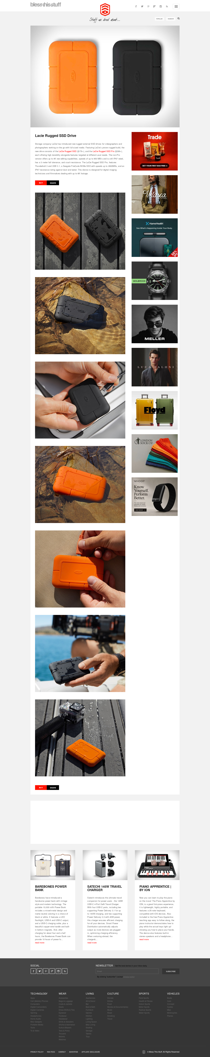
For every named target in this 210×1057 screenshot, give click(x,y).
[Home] (105, 9)
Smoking (111, 1015)
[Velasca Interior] (155, 194)
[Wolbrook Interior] (155, 281)
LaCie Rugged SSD (67, 151)
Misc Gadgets (36, 1021)
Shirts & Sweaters (66, 1021)
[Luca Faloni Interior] (155, 367)
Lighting (89, 1018)
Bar (87, 1004)
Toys (88, 1036)
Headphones (35, 1015)
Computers (35, 1004)
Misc (169, 1009)
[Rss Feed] (166, 6)
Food (109, 1004)
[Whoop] (155, 496)
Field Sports (144, 998)
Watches (62, 1039)
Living (90, 993)
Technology (39, 993)
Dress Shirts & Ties (67, 1009)
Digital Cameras (37, 1009)
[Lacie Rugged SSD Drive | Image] (105, 76)
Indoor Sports (144, 1004)
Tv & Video (34, 1030)
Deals (61, 1006)
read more (39, 942)
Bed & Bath (90, 1006)
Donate (110, 998)
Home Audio (35, 1018)
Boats (169, 998)
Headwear (63, 1018)
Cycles (170, 1006)
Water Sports (144, 1012)
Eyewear (62, 1012)
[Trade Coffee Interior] (155, 151)
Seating (89, 1027)
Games (89, 1012)
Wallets (62, 1036)
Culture (113, 993)
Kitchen (89, 1015)
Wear (62, 993)
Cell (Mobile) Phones (39, 1001)
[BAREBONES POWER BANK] (52, 865)
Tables (88, 1033)
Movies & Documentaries (117, 1006)
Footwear (63, 1015)
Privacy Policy (37, 1052)
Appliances (90, 998)
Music (109, 1009)
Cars (169, 1001)
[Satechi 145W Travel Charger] (105, 865)
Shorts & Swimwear (67, 1024)
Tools (32, 1027)
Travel (109, 1018)
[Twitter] (142, 6)
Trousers (62, 1033)
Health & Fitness (146, 1001)
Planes (170, 1015)
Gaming (33, 1012)
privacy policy (129, 976)
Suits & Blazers (65, 1027)
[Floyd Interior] (155, 410)
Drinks (110, 1001)
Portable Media (36, 1024)
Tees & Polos (64, 1030)
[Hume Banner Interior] (155, 237)
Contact (62, 1052)
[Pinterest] (148, 6)
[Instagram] (160, 6)
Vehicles (173, 993)
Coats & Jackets (65, 1004)
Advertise (73, 1052)
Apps (32, 998)
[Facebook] (136, 6)
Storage (89, 1030)
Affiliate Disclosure (91, 1052)
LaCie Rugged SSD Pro (103, 151)
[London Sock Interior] (155, 453)
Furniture (89, 1009)
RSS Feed (51, 1052)
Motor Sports (144, 1006)
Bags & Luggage (66, 1001)
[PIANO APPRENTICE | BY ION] (157, 865)
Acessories (63, 998)
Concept (170, 1004)
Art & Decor (90, 1001)
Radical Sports (145, 1009)
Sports (144, 993)
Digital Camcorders (38, 1006)
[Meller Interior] (155, 324)
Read (109, 1012)
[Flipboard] (154, 6)
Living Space (91, 1021)
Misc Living (90, 1024)
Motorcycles (172, 1012)
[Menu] (176, 6)
